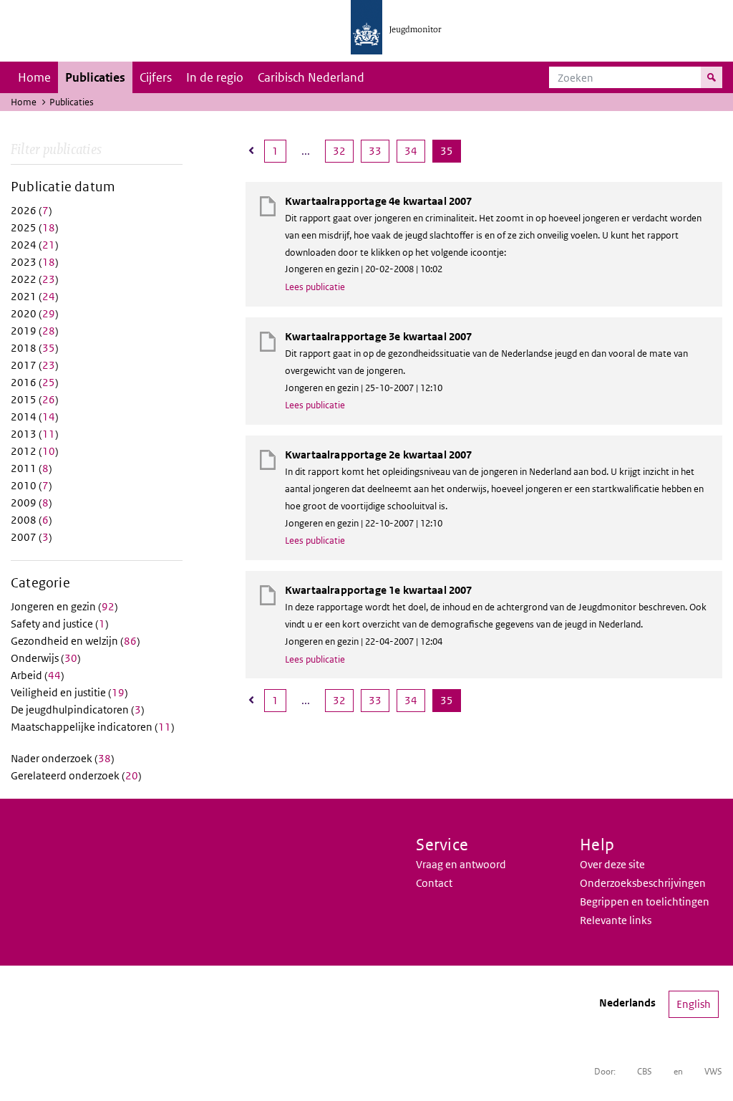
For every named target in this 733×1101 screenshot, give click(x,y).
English (693, 1004)
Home (34, 77)
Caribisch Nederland (311, 77)
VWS (713, 1071)
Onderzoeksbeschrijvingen (643, 883)
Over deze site (612, 864)
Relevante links (615, 920)
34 (414, 150)
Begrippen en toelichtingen (644, 901)
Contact (434, 883)
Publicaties (95, 77)
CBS (644, 1071)
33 (378, 150)
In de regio (214, 77)
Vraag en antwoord (461, 864)
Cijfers (156, 77)
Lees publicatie (315, 287)
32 (343, 150)
